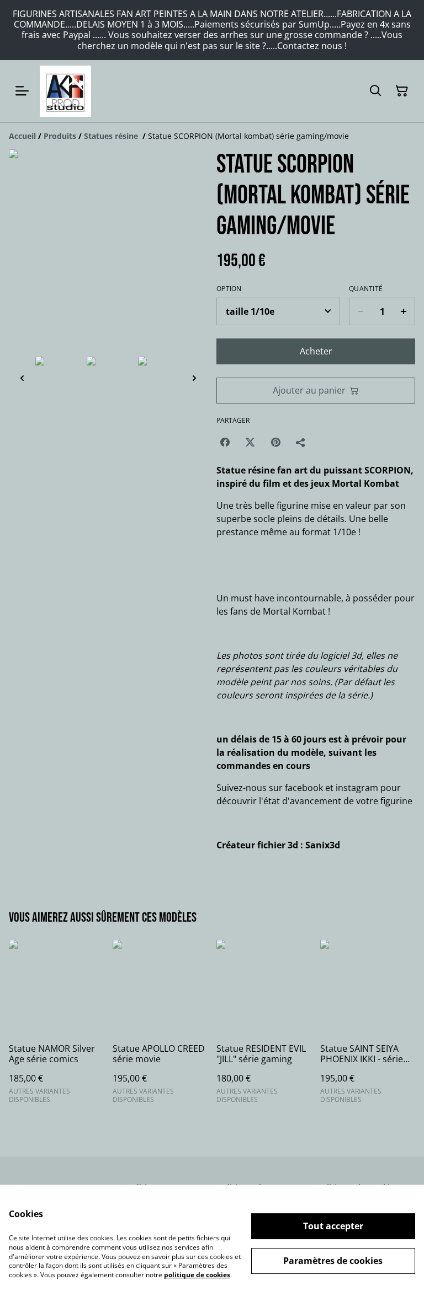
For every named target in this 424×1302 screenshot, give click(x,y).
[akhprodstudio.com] (65, 91)
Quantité (366, 289)
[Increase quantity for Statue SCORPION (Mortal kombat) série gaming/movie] (404, 311)
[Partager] (301, 442)
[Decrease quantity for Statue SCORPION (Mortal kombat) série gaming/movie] (360, 311)
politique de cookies (197, 1274)
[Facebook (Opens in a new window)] (224, 442)
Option (229, 289)
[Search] (375, 91)
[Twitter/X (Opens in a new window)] (250, 442)
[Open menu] (22, 91)
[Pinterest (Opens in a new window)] (275, 442)
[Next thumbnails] (194, 378)
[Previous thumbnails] (22, 378)
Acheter (316, 351)
